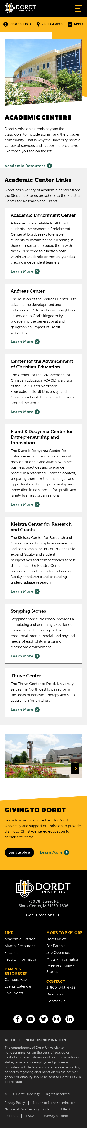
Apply (79, 24)
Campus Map (16, 979)
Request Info (21, 24)
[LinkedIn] (69, 1019)
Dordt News (56, 939)
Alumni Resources (20, 946)
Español (11, 952)
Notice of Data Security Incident (28, 1109)
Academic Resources (25, 166)
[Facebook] (17, 1019)
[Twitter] (43, 1019)
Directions (55, 994)
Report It (11, 1116)
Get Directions (40, 915)
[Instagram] (56, 1019)
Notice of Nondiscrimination (54, 1103)
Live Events (14, 993)
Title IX (66, 1109)
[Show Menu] (78, 8)
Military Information (62, 959)
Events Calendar (18, 986)
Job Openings (58, 952)
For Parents (55, 946)
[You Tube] (30, 1019)
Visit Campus (52, 24)
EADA (30, 1116)
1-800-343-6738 (61, 987)
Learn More (51, 852)
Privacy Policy (15, 1103)
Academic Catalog (20, 939)
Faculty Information (21, 959)
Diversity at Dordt (55, 1116)
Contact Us (55, 1001)
